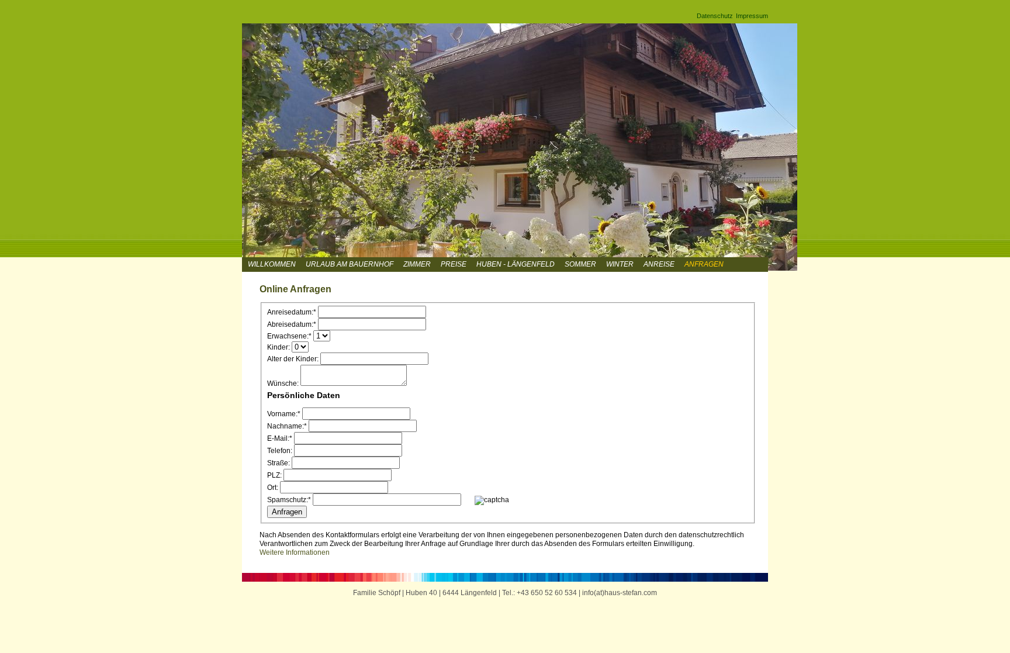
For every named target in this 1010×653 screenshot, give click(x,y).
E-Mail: (279, 438)
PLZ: (274, 475)
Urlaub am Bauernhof (349, 264)
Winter (620, 264)
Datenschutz (715, 15)
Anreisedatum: (291, 312)
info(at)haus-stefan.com (619, 593)
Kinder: (278, 347)
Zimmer (417, 264)
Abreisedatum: (291, 324)
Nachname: (287, 426)
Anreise (659, 264)
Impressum (752, 15)
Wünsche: (283, 383)
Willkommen (272, 264)
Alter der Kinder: (293, 359)
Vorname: (283, 414)
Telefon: (279, 451)
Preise (453, 264)
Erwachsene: (289, 336)
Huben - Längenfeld (515, 264)
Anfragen (704, 264)
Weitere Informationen (295, 552)
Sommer (580, 264)
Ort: (272, 487)
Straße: (278, 463)
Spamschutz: (289, 500)
